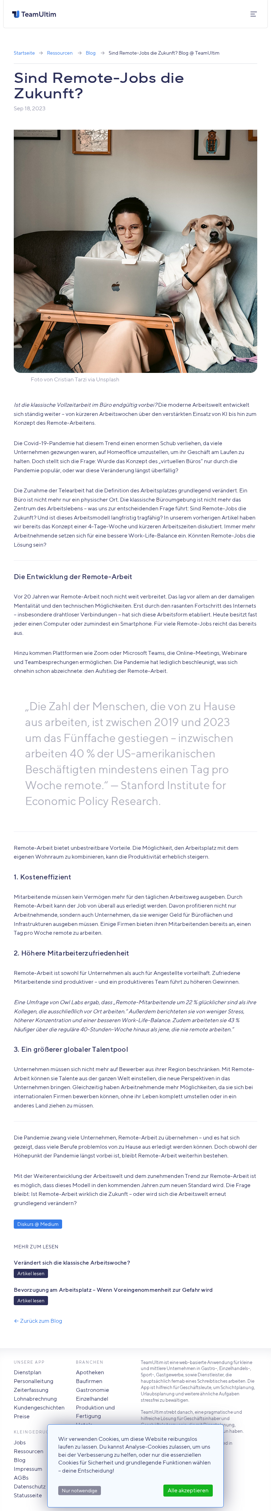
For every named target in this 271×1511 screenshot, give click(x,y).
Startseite (24, 53)
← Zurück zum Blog (38, 1320)
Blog (91, 53)
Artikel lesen (30, 1273)
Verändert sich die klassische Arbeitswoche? (72, 1262)
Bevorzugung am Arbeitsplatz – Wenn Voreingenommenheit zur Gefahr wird (113, 1289)
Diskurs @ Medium (38, 1224)
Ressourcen (60, 53)
